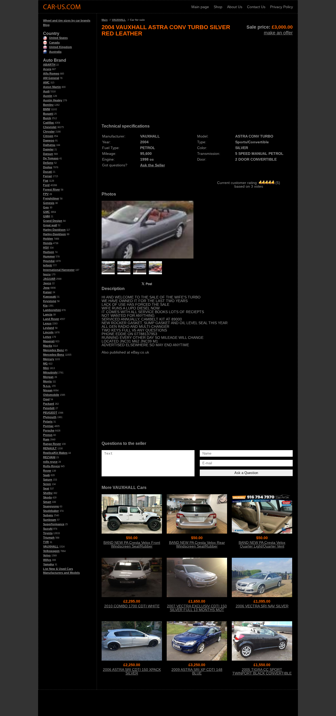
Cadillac (48, 122)
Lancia (47, 314)
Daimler (48, 149)
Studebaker (51, 510)
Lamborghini (52, 310)
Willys (47, 559)
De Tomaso (51, 158)
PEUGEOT (50, 412)
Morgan (48, 376)
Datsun (48, 153)
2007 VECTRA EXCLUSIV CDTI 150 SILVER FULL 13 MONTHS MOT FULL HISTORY (197, 609)
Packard (48, 403)
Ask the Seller (152, 165)
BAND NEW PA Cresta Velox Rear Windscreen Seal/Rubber (197, 544)
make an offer (278, 32)
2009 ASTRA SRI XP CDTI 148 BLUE (196, 671)
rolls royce (50, 461)
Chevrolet (49, 127)
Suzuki (47, 528)
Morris (47, 381)
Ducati (47, 171)
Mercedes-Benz (53, 354)
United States (58, 37)
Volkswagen (51, 550)
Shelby (47, 492)
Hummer (49, 256)
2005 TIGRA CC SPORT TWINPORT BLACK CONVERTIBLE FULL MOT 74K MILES (262, 673)
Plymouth (49, 417)
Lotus (47, 336)
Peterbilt (49, 408)
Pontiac (48, 426)
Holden (48, 238)
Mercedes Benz (53, 350)
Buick (47, 118)
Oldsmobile (51, 394)
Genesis (48, 202)
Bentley (48, 104)
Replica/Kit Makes (55, 452)
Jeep (46, 287)
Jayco (47, 283)
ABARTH (49, 64)
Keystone (49, 301)
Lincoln (48, 332)
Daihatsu (49, 144)
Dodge (47, 167)
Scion (47, 484)
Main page (200, 7)
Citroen (48, 136)
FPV (46, 194)
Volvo (47, 555)
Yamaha (48, 564)
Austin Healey (52, 100)
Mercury (48, 359)
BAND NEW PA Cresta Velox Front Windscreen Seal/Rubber (131, 544)
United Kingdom (60, 47)
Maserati (49, 341)
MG (45, 363)
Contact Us (256, 7)
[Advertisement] (197, 78)
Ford (46, 185)
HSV (46, 247)
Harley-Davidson (54, 234)
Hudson (48, 252)
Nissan (47, 390)
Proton (47, 434)
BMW (46, 109)
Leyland (48, 327)
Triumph (49, 537)
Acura (47, 69)
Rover (47, 470)
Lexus (47, 323)
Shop (218, 7)
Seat (46, 488)
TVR (46, 542)
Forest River (51, 189)
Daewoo (48, 140)
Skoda (47, 497)
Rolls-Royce (51, 466)
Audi (46, 91)
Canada (54, 42)
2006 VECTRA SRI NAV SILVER (262, 606)
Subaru (48, 515)
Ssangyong (51, 506)
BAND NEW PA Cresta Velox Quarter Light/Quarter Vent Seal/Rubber (262, 546)
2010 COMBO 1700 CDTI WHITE (132, 606)
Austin (47, 95)
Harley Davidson (54, 229)
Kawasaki (49, 296)
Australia (55, 51)
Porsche (48, 430)
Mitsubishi (50, 372)
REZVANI (49, 457)
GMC (46, 211)
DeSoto (48, 162)
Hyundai (49, 260)
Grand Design (52, 220)
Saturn (47, 479)
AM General (51, 78)
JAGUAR (49, 278)
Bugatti (48, 113)
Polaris (47, 421)
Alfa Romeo (51, 73)
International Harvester (59, 269)
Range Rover (52, 443)
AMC (46, 82)
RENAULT (50, 448)
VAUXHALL (51, 546)
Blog (46, 25)
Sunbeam (49, 519)
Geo (46, 207)
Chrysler (49, 131)
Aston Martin (52, 86)
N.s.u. (47, 385)
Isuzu (47, 274)
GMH (46, 216)
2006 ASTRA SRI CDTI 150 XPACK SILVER (132, 671)
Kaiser (47, 292)
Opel (46, 399)
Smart (47, 501)
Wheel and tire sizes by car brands (66, 20)
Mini (46, 368)
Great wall (50, 225)
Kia (45, 305)
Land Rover (51, 318)
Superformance (53, 524)
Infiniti (47, 265)
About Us (234, 7)
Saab (46, 475)
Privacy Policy (281, 7)
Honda (47, 243)
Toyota (47, 533)
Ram (46, 439)
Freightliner (51, 198)
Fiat (45, 180)
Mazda (47, 345)
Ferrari (47, 176)
